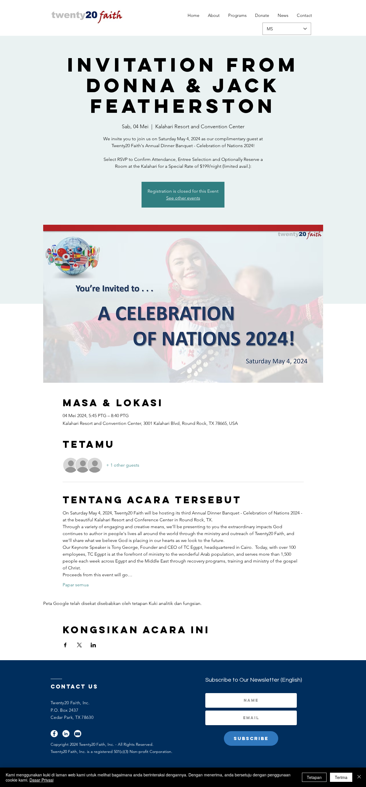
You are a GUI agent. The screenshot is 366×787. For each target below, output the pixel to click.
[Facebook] (54, 733)
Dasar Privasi (41, 780)
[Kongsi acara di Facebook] (65, 645)
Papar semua (76, 584)
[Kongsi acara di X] (79, 645)
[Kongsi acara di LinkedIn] (93, 645)
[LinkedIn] (65, 733)
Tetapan (314, 777)
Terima (341, 777)
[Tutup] (359, 777)
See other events (183, 198)
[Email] (77, 733)
